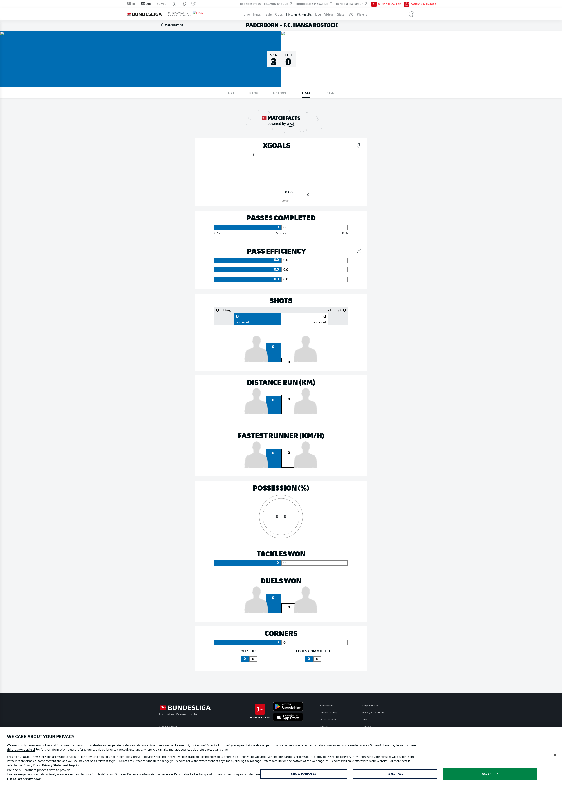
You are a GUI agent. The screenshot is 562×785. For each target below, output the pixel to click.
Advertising (326, 705)
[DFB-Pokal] (174, 4)
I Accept (486, 773)
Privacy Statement (373, 712)
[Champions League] (184, 4)
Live (318, 14)
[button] (409, 14)
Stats (340, 14)
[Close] (555, 755)
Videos (329, 14)
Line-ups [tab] (280, 92)
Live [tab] (231, 92)
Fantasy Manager (423, 4)
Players (362, 14)
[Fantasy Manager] (406, 4)
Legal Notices (370, 705)
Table (268, 14)
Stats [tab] (306, 92)
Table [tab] (329, 92)
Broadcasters (250, 3)
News (257, 14)
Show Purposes (303, 773)
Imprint (74, 765)
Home (245, 14)
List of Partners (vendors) (24, 779)
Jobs (365, 719)
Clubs (279, 14)
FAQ (350, 14)
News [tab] (253, 92)
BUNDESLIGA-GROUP (350, 3)
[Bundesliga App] (374, 4)
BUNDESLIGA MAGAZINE (312, 3)
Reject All (395, 773)
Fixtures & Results (299, 14)
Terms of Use (328, 719)
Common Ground (276, 3)
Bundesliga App (389, 4)
